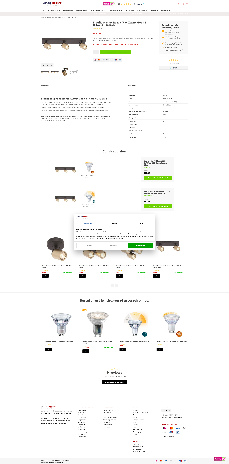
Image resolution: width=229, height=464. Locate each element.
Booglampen (81, 420)
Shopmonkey (59, 462)
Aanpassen (113, 245)
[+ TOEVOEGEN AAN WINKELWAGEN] (47, 276)
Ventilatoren (129, 10)
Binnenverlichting (54, 10)
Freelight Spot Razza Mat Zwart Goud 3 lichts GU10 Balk (61, 17)
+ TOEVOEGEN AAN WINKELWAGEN (115, 52)
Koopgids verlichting (138, 420)
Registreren (136, 444)
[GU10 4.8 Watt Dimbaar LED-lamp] (59, 324)
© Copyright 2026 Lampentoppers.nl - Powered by (55, 460)
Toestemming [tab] (87, 223)
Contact (134, 410)
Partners (135, 424)
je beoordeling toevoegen (113, 28)
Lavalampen (81, 427)
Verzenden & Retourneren (140, 412)
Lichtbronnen (81, 436)
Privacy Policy (136, 427)
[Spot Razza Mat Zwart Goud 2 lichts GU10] (59, 249)
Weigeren (89, 245)
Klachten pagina (137, 432)
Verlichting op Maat (115, 10)
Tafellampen (81, 424)
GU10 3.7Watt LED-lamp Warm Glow (88, 176)
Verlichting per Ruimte (97, 10)
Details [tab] (114, 223)
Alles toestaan (140, 245)
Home (42, 17)
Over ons (135, 417)
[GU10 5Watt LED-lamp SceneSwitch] (133, 324)
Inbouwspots (81, 412)
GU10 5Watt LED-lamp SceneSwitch (87, 205)
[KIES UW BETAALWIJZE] (95, 60)
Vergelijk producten (138, 451)
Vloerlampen (81, 422)
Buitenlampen (68, 10)
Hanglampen (81, 417)
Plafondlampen (82, 415)
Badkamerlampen (83, 432)
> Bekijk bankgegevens (168, 436)
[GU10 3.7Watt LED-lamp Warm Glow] (170, 324)
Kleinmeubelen (142, 10)
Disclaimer (135, 434)
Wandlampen (81, 429)
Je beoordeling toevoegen (114, 382)
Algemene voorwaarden (140, 415)
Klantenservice (166, 10)
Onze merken (81, 410)
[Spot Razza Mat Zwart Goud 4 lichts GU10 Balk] (170, 249)
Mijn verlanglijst (137, 449)
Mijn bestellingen (137, 446)
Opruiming (154, 10)
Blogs (134, 422)
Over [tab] (141, 223)
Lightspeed (44, 462)
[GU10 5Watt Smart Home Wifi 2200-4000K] (96, 324)
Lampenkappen (81, 10)
